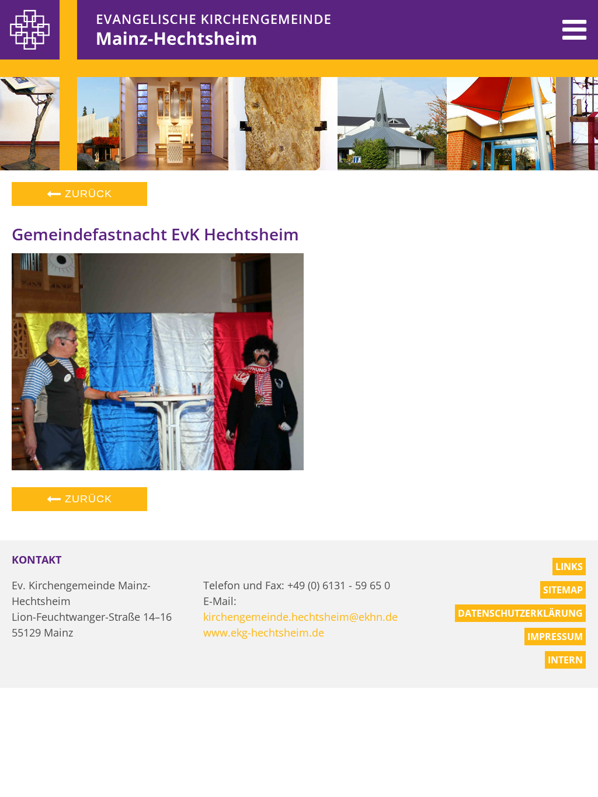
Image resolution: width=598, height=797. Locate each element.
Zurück (86, 194)
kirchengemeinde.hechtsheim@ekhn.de (300, 617)
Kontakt (36, 560)
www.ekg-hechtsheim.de (263, 632)
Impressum (555, 636)
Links (569, 566)
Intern (565, 659)
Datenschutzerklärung (520, 613)
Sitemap (563, 589)
